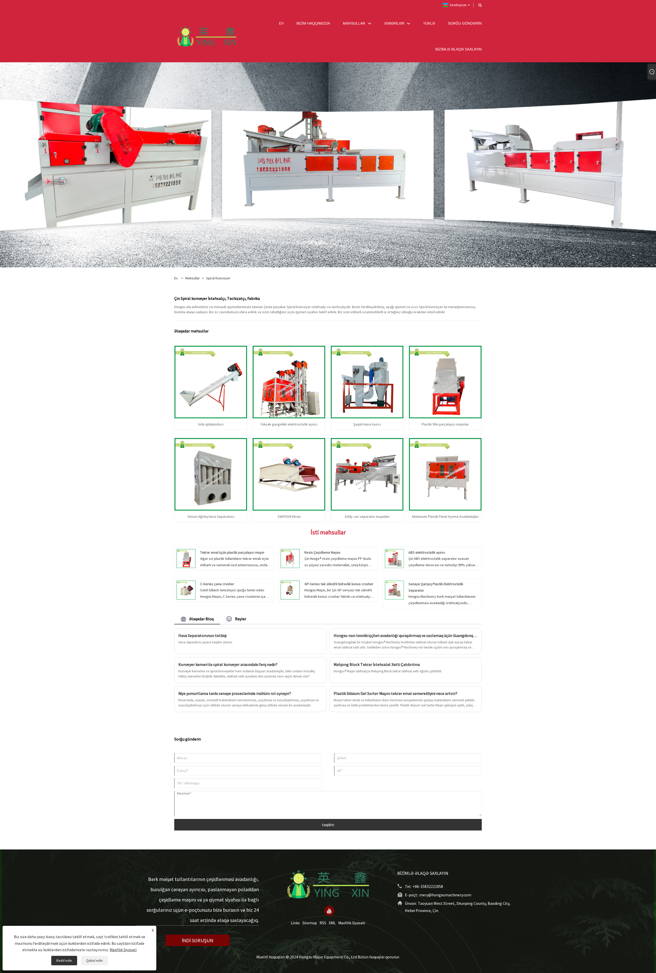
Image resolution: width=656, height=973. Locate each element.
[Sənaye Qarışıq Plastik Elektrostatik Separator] (394, 589)
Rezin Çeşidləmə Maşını (322, 552)
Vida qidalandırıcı (211, 424)
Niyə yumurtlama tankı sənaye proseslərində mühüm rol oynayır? (234, 693)
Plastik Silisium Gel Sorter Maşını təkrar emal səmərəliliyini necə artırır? (395, 693)
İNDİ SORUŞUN (197, 940)
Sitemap (309, 922)
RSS (323, 922)
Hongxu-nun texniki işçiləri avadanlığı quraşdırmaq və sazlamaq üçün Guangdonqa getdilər (406, 635)
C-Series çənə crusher (217, 584)
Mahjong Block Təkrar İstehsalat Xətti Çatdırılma (377, 664)
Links (295, 922)
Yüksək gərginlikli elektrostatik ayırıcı (288, 424)
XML (332, 922)
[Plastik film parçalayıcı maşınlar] (445, 381)
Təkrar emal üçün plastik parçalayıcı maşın (232, 552)
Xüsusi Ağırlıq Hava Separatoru (211, 516)
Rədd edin (64, 960)
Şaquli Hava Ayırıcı (367, 424)
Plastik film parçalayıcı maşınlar (445, 424)
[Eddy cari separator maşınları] (367, 473)
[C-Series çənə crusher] (186, 589)
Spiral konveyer (218, 278)
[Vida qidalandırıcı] (211, 381)
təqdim (328, 824)
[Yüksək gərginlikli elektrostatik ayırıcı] (289, 381)
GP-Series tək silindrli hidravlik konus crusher (338, 584)
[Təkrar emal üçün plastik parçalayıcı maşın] (186, 558)
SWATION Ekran (289, 516)
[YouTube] (329, 910)
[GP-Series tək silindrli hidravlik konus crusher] (290, 589)
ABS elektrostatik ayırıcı (426, 552)
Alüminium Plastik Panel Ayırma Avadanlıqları (445, 516)
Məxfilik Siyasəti (351, 922)
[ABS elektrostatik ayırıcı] (394, 558)
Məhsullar (192, 278)
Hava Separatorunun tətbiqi (202, 635)
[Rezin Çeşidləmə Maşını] (290, 558)
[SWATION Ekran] (289, 473)
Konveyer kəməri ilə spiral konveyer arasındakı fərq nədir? (228, 664)
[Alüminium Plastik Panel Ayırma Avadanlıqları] (445, 473)
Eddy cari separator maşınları (367, 516)
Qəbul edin (94, 960)
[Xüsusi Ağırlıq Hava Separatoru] (211, 473)
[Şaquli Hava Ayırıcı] (367, 381)
